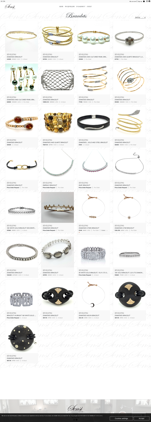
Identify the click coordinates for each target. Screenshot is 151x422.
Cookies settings (121, 418)
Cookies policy (99, 415)
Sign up (140, 1)
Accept (141, 418)
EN (4, 1)
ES (2, 1)
